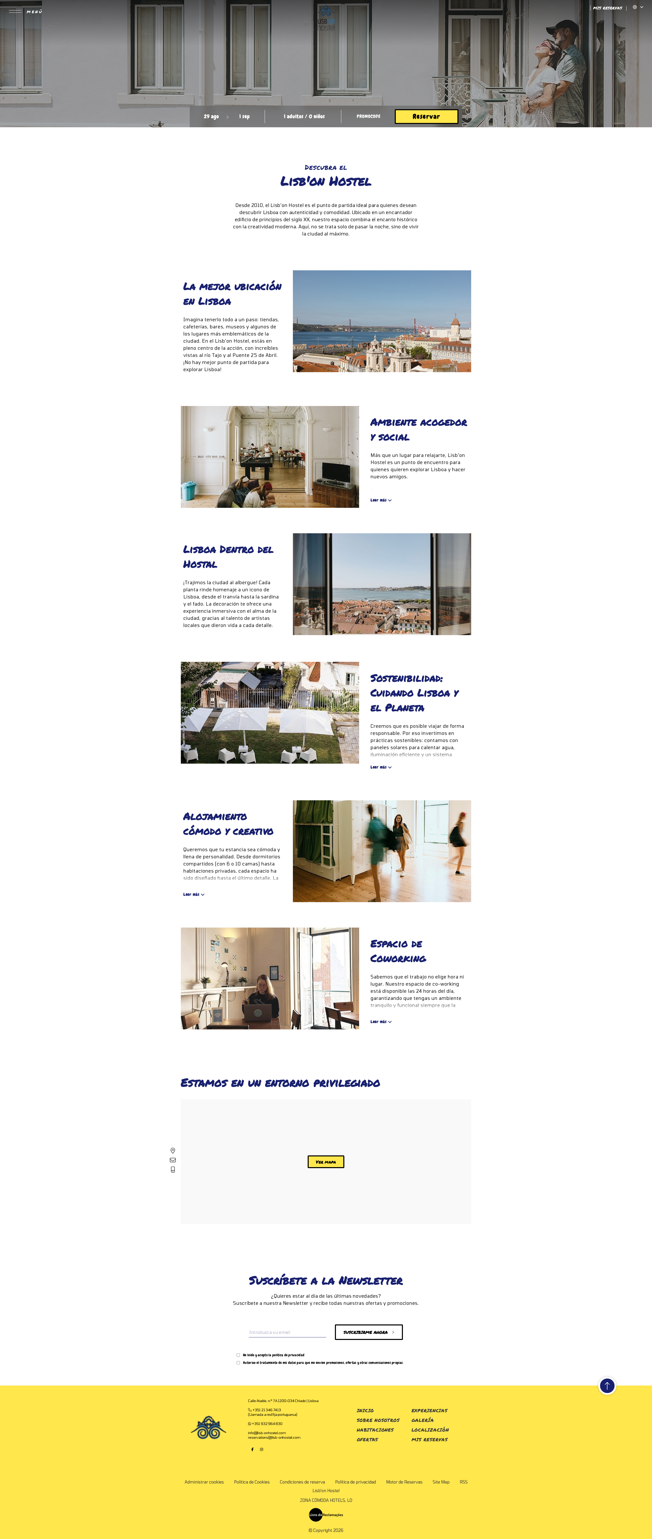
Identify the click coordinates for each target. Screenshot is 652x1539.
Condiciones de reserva (302, 1481)
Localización (430, 1429)
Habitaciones (375, 1429)
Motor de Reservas (404, 1481)
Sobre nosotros (378, 1420)
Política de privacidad (355, 1481)
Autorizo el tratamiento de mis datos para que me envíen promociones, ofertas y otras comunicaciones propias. (323, 1363)
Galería (423, 1420)
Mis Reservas (608, 8)
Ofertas (367, 1439)
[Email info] (173, 1160)
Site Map (441, 1481)
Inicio (365, 1410)
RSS (464, 1481)
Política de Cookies (252, 1481)
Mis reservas (430, 1439)
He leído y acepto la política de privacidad (273, 1355)
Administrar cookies (204, 1481)
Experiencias (429, 1410)
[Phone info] (173, 1169)
